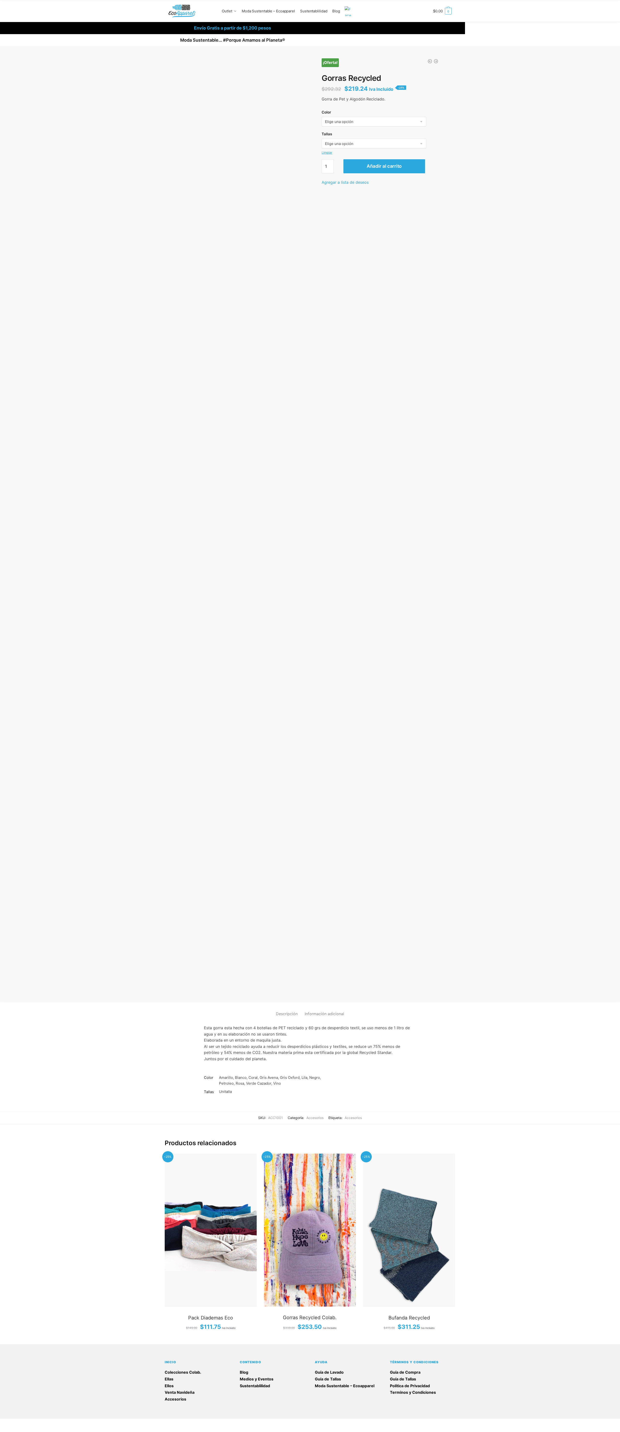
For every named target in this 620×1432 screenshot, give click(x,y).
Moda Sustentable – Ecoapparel (344, 1385)
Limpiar (327, 152)
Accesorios (315, 1118)
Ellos (169, 1385)
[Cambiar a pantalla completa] (29, 1423)
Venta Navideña (179, 1392)
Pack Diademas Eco (210, 1318)
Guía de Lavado (329, 1372)
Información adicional (324, 1013)
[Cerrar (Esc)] (5, 1423)
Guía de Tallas (328, 1379)
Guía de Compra (405, 1372)
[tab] (287, 1010)
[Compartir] (17, 1423)
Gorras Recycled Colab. (310, 1317)
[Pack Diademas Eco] (211, 1230)
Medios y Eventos (256, 1379)
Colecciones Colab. (183, 1372)
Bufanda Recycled (409, 1318)
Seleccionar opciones (211, 1338)
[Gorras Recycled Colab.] (310, 1230)
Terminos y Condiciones (413, 1392)
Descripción (287, 1013)
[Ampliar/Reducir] (42, 1423)
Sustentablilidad (255, 1385)
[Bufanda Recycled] (409, 1230)
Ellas (169, 1379)
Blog (244, 1372)
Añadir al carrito (384, 166)
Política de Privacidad (410, 1385)
